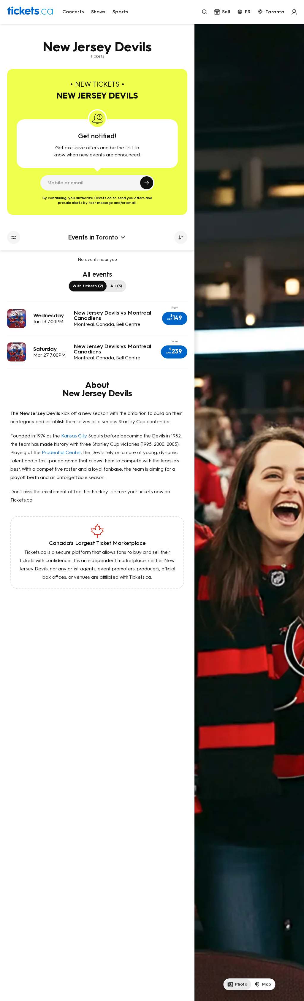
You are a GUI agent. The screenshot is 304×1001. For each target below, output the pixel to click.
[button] (174, 318)
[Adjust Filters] (13, 237)
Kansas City (74, 436)
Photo (241, 984)
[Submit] (146, 182)
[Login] (294, 11)
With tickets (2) (87, 285)
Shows (98, 12)
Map (266, 984)
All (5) (116, 285)
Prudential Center (61, 452)
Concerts (73, 12)
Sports (120, 12)
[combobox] (271, 11)
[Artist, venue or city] (204, 11)
